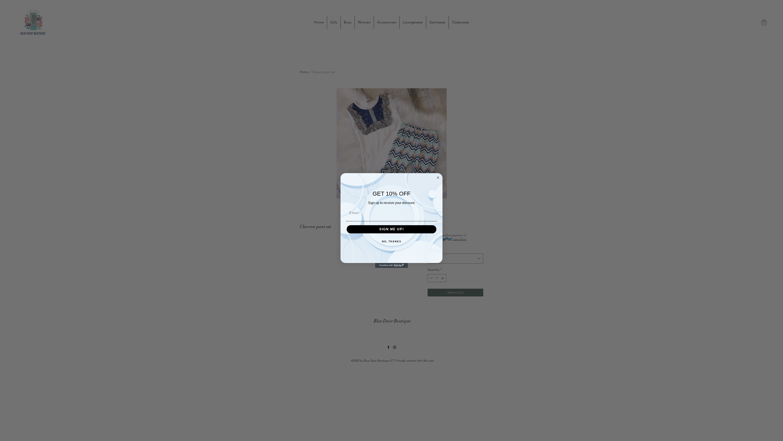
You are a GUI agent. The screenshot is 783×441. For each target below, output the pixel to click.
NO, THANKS (391, 241)
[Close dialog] (438, 177)
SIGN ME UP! (391, 229)
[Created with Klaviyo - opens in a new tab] (391, 265)
